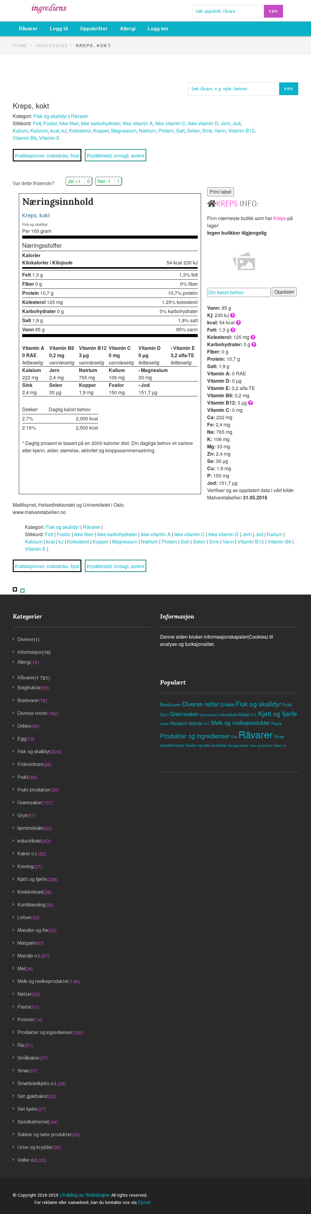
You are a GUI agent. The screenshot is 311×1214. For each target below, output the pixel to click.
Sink (207, 130)
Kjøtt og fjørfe (32, 879)
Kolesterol (80, 130)
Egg (21, 738)
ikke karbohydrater (100, 123)
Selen (193, 130)
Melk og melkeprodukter (43, 981)
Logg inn (158, 28)
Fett (37, 123)
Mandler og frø (32, 930)
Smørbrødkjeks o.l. (37, 1083)
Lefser (24, 917)
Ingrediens (52, 45)
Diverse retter (32, 713)
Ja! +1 (79, 181)
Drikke (24, 726)
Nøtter (24, 994)
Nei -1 (108, 181)
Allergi (127, 28)
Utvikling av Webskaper (85, 1195)
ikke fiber (68, 123)
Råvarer (28, 28)
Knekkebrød (30, 892)
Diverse (25, 639)
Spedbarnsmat (33, 1121)
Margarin (26, 943)
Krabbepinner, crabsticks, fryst (47, 155)
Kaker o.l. (27, 853)
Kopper (101, 130)
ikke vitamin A (138, 123)
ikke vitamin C (170, 123)
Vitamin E (49, 137)
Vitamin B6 (24, 137)
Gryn (22, 815)
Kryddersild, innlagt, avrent (115, 155)
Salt (180, 130)
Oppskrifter (94, 28)
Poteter (25, 1019)
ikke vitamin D (203, 123)
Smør (23, 1070)
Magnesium (123, 130)
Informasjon (29, 652)
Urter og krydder (35, 1147)
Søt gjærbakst (32, 1096)
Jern (225, 123)
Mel (21, 968)
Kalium (20, 130)
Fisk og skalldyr (50, 115)
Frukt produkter (33, 789)
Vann (220, 130)
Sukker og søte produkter (44, 1134)
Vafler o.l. (27, 1160)
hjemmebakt (30, 828)
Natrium (147, 130)
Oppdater (284, 291)
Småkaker (28, 1058)
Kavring (25, 866)
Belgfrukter (29, 687)
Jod (237, 123)
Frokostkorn (30, 764)
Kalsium (39, 130)
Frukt (23, 777)
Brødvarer (28, 700)
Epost (144, 1202)
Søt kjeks (27, 1109)
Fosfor (50, 123)
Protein (166, 130)
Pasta (23, 1006)
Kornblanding (31, 904)
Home (20, 45)
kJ (64, 130)
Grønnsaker (29, 802)
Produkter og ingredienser (44, 1032)
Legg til (59, 28)
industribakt (29, 840)
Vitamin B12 (241, 130)
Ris (20, 1045)
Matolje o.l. (29, 955)
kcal (54, 130)
